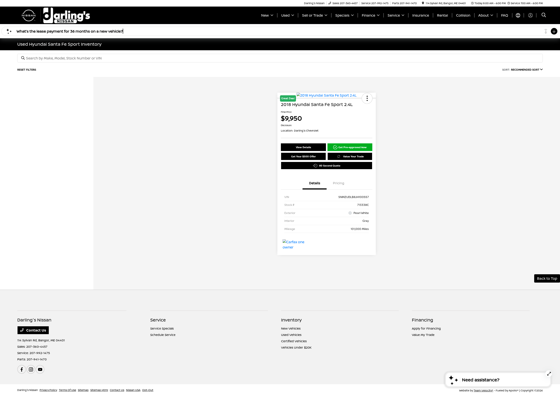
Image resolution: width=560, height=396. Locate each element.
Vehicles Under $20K (296, 347)
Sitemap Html (99, 390)
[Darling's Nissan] (55, 14)
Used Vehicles (291, 335)
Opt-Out (147, 390)
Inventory (291, 320)
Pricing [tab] (338, 183)
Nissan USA (133, 390)
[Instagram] (30, 369)
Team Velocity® (483, 390)
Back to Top (547, 278)
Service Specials (162, 328)
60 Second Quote (329, 165)
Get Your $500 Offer (303, 156)
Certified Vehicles (294, 341)
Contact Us (35, 330)
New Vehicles (291, 328)
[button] (350, 147)
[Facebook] (21, 369)
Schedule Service (162, 335)
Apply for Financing (426, 328)
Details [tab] (314, 183)
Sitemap (83, 390)
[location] (423, 3)
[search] (544, 15)
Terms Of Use (67, 390)
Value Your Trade (353, 156)
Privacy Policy (48, 390)
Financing (422, 320)
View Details (303, 147)
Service (158, 320)
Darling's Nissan (27, 390)
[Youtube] (40, 369)
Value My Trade (423, 335)
